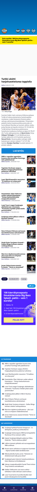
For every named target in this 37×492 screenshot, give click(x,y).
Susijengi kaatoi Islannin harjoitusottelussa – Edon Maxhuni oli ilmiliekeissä (20, 460)
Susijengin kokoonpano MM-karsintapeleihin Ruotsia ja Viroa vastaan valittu (20, 434)
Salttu (3, 85)
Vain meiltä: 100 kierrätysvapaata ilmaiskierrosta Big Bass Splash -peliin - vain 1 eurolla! (17, 40)
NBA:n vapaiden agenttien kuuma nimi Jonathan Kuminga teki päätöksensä (13, 158)
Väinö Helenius (5, 200)
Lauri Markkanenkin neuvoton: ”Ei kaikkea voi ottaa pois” (13, 180)
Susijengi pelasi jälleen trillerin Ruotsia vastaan (12, 217)
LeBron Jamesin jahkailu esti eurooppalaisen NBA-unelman (20, 444)
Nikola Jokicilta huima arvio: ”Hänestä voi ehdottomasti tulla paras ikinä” (19, 455)
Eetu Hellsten (5, 173)
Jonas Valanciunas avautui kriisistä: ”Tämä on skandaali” (12, 266)
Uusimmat (7, 359)
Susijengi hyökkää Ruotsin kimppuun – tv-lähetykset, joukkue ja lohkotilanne (19, 429)
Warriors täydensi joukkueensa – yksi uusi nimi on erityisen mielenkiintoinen (13, 255)
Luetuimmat (7, 423)
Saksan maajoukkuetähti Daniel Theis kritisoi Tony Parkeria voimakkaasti (20, 465)
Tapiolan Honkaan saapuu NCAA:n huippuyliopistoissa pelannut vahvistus (11, 169)
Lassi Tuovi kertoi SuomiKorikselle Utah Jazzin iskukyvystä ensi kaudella (18, 476)
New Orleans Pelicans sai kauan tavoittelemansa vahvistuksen (13, 232)
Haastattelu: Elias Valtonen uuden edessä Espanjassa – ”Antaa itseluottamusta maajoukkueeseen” (11, 196)
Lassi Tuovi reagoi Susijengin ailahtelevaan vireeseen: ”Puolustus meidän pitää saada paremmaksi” (13, 207)
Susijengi (23, 279)
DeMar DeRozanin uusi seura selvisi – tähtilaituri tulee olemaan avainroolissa (18, 471)
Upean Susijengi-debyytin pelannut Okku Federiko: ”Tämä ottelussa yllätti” (19, 439)
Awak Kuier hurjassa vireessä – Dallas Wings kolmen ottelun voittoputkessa (13, 244)
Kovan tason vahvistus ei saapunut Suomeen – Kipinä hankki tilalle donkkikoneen (20, 450)
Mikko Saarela (5, 161)
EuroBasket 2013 (13, 279)
